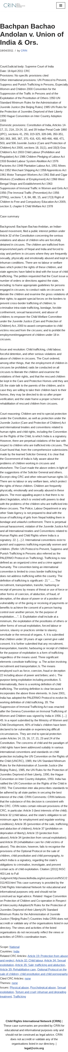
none (28, 978)
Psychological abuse (43, 987)
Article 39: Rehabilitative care (18, 969)
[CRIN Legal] (14, 5)
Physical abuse (19, 987)
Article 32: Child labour (29, 960)
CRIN (24, 50)
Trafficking (19, 996)
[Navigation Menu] (60, 5)
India (16, 951)
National (14, 946)
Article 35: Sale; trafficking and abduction (40, 965)
